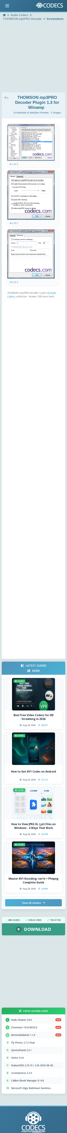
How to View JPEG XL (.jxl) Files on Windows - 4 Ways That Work (33, 825)
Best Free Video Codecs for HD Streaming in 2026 (34, 716)
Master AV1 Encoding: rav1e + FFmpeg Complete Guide (33, 880)
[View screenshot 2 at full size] (33, 195)
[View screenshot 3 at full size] (33, 254)
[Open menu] (7, 5)
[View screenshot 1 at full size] (33, 142)
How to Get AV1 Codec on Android (33, 771)
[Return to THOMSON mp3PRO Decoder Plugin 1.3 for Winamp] (7, 98)
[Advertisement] (33, 57)
